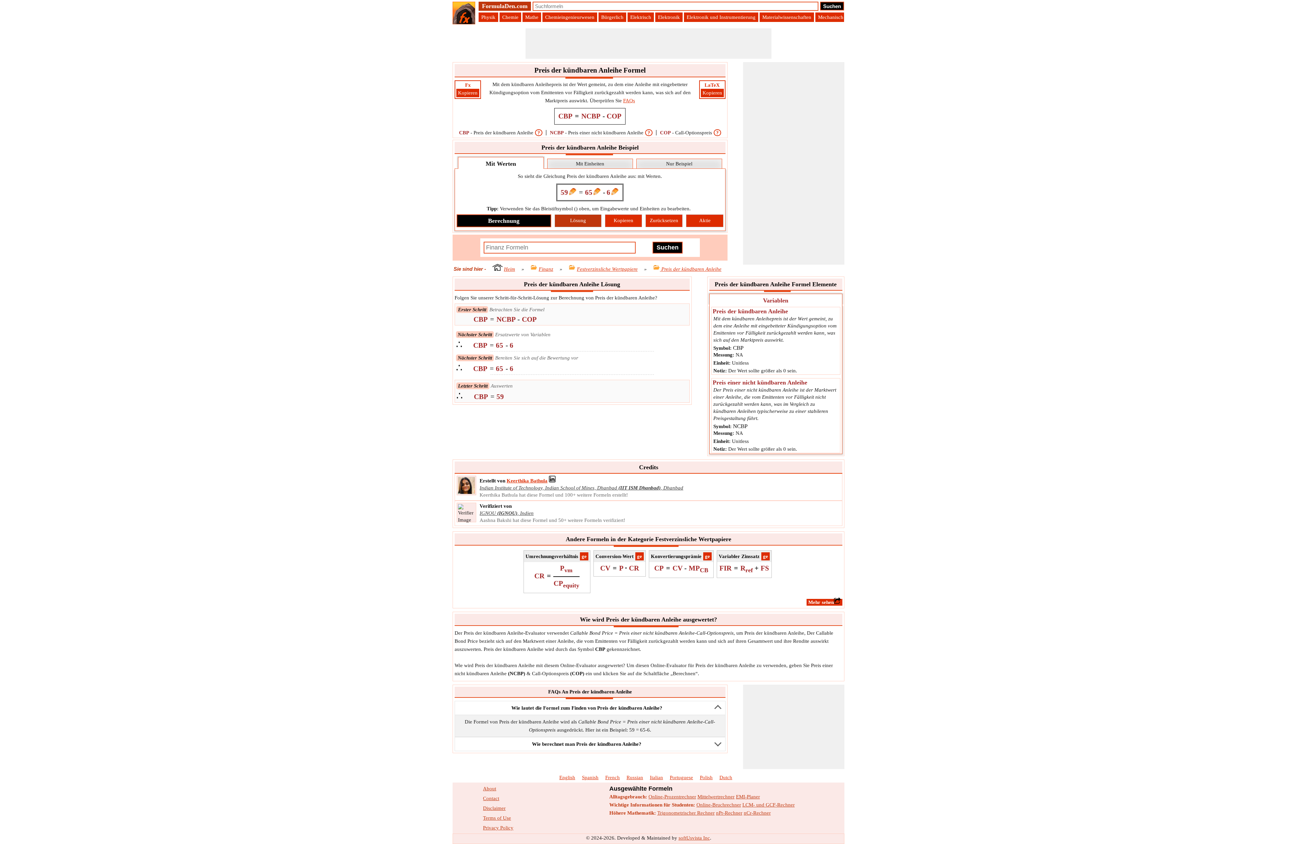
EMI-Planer (748, 796)
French (612, 777)
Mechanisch (830, 17)
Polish (706, 777)
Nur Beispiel (679, 163)
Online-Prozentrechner (672, 796)
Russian (635, 777)
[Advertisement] (648, 43)
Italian (656, 777)
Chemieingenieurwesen (569, 17)
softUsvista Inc (694, 838)
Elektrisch (640, 17)
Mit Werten (501, 163)
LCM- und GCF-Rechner (768, 805)
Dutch (725, 777)
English (567, 777)
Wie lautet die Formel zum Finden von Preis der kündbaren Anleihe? (586, 708)
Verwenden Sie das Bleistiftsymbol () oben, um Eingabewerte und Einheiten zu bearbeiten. (589, 208)
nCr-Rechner (757, 813)
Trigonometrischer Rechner (686, 813)
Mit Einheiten (590, 163)
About (489, 788)
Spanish (590, 777)
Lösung (578, 220)
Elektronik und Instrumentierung (721, 17)
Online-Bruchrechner (718, 805)
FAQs (629, 100)
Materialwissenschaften (786, 17)
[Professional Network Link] (552, 480)
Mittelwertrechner (716, 796)
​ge (584, 556)
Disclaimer (494, 808)
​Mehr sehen (821, 602)
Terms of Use (497, 818)
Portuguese (681, 777)
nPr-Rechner (729, 813)
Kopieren (468, 93)
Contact (491, 798)
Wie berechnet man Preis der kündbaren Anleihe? (586, 744)
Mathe (531, 17)
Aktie (705, 220)
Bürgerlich (612, 17)
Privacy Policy (498, 827)
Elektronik (669, 17)
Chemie (510, 17)
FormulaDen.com (505, 6)
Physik (488, 17)
